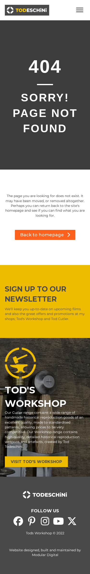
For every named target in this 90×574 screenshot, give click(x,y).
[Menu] (79, 10)
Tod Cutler (59, 319)
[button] (45, 235)
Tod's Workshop (29, 319)
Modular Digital (45, 555)
